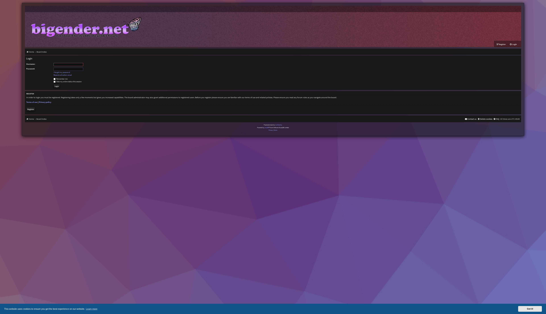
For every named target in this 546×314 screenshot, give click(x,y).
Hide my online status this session (69, 81)
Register (30, 109)
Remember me (62, 79)
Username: (30, 64)
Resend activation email (63, 75)
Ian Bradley (278, 125)
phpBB (266, 128)
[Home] (84, 26)
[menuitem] (513, 44)
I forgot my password (62, 72)
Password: (30, 69)
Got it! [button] (530, 309)
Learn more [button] (91, 309)
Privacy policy (45, 102)
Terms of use (31, 102)
